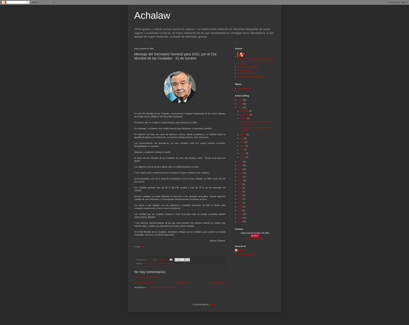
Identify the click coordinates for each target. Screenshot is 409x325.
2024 (240, 100)
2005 (240, 221)
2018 (240, 173)
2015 (240, 184)
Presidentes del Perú (246, 73)
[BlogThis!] (179, 259)
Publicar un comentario (148, 277)
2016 (240, 180)
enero (243, 157)
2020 (240, 165)
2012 (240, 195)
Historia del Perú (244, 70)
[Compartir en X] (182, 259)
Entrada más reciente (144, 283)
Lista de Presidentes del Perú (250, 77)
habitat (168, 263)
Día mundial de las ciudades (154, 263)
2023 (240, 104)
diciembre (244, 111)
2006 (240, 218)
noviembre (245, 115)
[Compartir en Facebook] (185, 259)
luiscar (241, 250)
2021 (240, 162)
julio (242, 138)
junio (242, 142)
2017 (240, 177)
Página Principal (182, 283)
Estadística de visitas (255, 239)
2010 (240, 203)
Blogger (212, 304)
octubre (243, 118)
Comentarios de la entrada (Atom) (161, 287)
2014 (240, 188)
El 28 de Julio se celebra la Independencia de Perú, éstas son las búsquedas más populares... (255, 61)
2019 (240, 169)
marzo (243, 153)
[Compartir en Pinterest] (188, 259)
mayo (242, 146)
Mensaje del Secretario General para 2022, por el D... (256, 123)
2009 (240, 207)
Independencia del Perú (247, 67)
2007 (240, 214)
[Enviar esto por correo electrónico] (176, 259)
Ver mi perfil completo (244, 254)
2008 (240, 210)
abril (242, 150)
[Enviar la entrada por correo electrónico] (171, 260)
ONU (143, 247)
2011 (240, 199)
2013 (240, 192)
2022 (240, 107)
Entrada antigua (217, 283)
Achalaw (152, 15)
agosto (243, 134)
